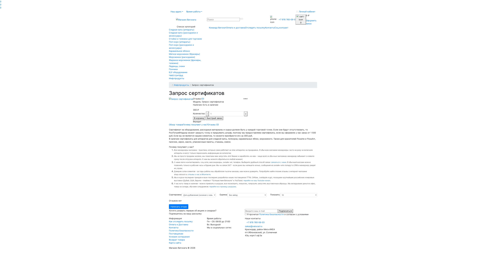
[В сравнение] (246, 98)
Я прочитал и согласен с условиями (278, 214)
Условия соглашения (179, 236)
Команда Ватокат (217, 27)
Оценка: (223, 194)
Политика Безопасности (271, 214)
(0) (202, 98)
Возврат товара (177, 239)
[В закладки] (244, 98)
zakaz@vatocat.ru (253, 226)
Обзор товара (176, 124)
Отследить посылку (255, 27)
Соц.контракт (281, 27)
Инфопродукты (181, 85)
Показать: (275, 194)
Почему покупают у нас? (195, 124)
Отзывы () (213, 124)
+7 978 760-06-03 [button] (256, 222)
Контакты (270, 27)
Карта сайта (175, 243)
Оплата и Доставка (178, 224)
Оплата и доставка (235, 27)
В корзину (199, 118)
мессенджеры (215, 162)
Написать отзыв (179, 206)
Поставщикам (176, 233)
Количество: (199, 113)
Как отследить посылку (181, 221)
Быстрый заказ (214, 118)
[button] (177, 11)
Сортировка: (175, 194)
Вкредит (197, 121)
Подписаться (285, 211)
